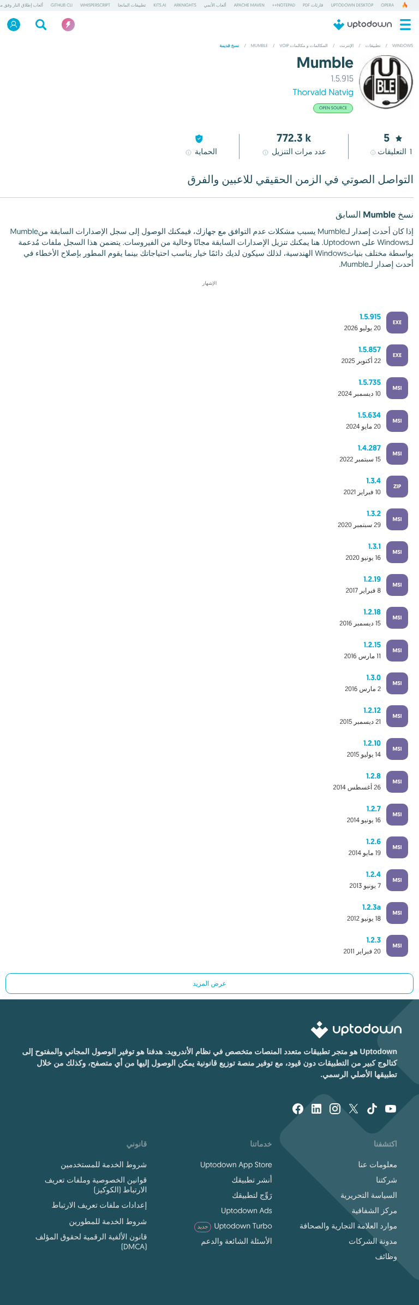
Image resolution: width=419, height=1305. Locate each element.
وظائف (386, 1256)
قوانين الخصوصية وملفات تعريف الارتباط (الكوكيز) (96, 1185)
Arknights (185, 5)
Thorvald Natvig (323, 92)
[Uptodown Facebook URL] (297, 1109)
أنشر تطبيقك (251, 1180)
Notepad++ (283, 5)
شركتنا (386, 1180)
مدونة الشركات (373, 1241)
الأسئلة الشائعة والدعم (236, 1241)
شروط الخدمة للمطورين (108, 1221)
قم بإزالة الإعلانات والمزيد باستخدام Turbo (214, 291)
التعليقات (395, 151)
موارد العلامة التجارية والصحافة (348, 1226)
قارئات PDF (313, 5)
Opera (387, 5)
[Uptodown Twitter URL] (353, 1109)
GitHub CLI (62, 5)
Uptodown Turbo (234, 1226)
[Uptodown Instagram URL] (335, 1109)
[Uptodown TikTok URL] (372, 1109)
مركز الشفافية (374, 1210)
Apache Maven (249, 5)
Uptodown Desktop (352, 5)
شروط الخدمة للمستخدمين (104, 1164)
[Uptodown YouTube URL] (390, 1109)
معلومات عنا (377, 1164)
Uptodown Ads (246, 1210)
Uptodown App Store (236, 1164)
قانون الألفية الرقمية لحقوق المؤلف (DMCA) (91, 1241)
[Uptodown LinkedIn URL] (316, 1109)
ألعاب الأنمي (215, 5)
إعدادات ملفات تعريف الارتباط (99, 1205)
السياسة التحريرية (368, 1195)
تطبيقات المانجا (132, 5)
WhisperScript (95, 5)
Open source (333, 108)
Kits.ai (159, 5)
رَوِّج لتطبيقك (252, 1195)
